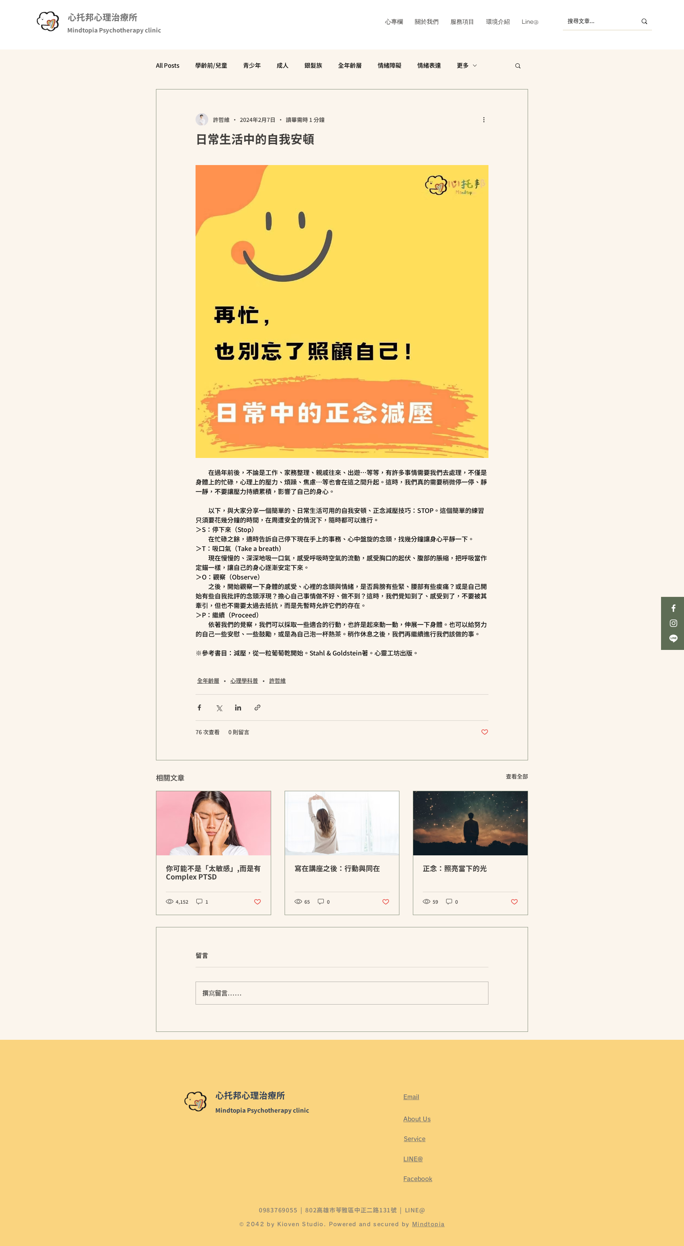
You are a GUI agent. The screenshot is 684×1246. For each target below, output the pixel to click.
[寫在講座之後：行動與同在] (342, 823)
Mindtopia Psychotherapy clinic (114, 30)
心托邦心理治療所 (102, 18)
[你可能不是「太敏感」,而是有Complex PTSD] (213, 823)
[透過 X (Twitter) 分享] (218, 707)
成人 (283, 65)
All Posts (167, 65)
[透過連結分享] (257, 707)
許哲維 (277, 680)
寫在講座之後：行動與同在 (337, 869)
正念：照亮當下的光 (455, 869)
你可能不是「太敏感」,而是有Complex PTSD (213, 873)
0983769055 (278, 1210)
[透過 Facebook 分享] (199, 707)
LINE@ (415, 1210)
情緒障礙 (389, 65)
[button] (518, 65)
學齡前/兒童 (211, 65)
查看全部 (517, 776)
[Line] (673, 638)
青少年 (252, 65)
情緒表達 (429, 65)
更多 (463, 65)
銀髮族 (313, 65)
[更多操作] (483, 119)
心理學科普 (244, 680)
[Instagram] (673, 623)
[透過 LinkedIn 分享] (238, 707)
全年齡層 (350, 65)
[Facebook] (673, 608)
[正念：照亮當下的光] (470, 823)
